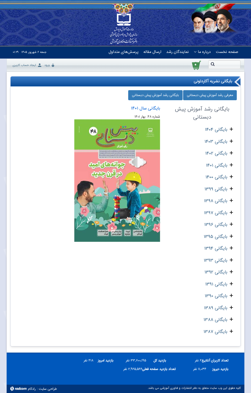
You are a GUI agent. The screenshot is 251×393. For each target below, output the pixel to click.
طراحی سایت (48, 389)
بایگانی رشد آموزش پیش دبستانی (155, 95)
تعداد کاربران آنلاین (217, 360)
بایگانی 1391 (216, 284)
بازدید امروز (105, 360)
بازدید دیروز (220, 369)
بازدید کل (159, 360)
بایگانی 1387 (215, 331)
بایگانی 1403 (215, 141)
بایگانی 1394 (215, 248)
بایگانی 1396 (215, 224)
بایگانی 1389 (215, 308)
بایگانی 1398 (215, 201)
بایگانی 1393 (215, 260)
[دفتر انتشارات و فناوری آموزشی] (124, 28)
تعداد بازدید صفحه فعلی (161, 369)
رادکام (32, 389)
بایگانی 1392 (215, 272)
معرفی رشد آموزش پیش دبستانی (210, 95)
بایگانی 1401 (216, 165)
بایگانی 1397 (215, 213)
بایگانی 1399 (215, 189)
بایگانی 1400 (216, 177)
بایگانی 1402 (216, 153)
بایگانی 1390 (216, 296)
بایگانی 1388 (215, 319)
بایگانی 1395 (215, 236)
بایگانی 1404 (216, 129)
